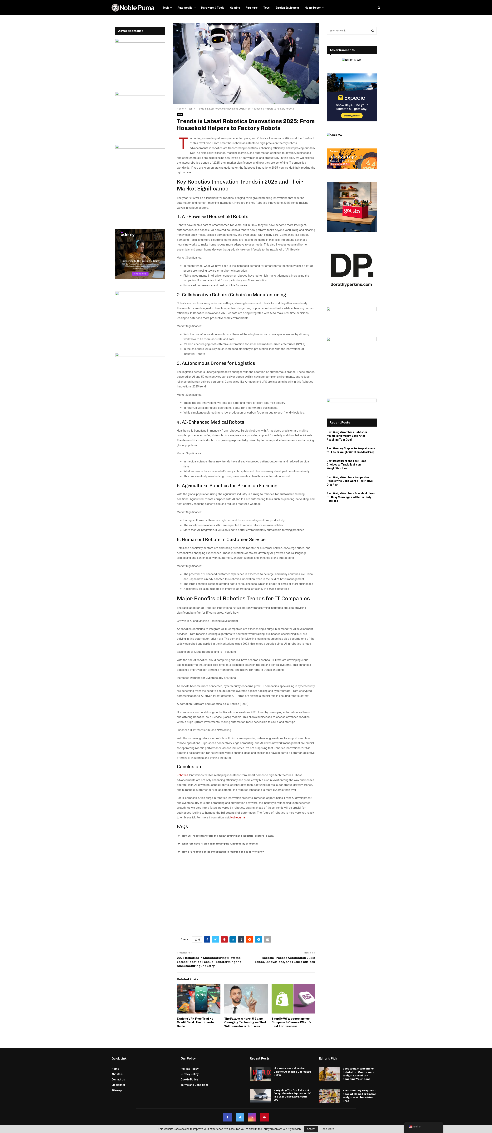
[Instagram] (252, 1117)
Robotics (182, 775)
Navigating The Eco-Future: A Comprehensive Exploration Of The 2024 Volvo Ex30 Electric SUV (292, 1095)
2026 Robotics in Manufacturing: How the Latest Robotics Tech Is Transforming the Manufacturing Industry (209, 962)
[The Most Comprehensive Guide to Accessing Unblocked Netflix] (260, 1074)
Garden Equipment (287, 7)
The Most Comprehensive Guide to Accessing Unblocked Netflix (292, 1071)
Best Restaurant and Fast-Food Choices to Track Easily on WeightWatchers (347, 464)
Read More (327, 1129)
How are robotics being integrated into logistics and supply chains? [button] (223, 851)
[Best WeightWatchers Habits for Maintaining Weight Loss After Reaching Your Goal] (329, 1074)
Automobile (185, 7)
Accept (311, 1129)
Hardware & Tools (212, 7)
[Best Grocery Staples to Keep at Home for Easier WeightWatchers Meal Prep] (329, 1096)
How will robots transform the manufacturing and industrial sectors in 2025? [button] (228, 835)
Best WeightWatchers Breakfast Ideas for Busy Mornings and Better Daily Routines (351, 497)
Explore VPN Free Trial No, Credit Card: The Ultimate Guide (195, 1022)
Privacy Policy (190, 1074)
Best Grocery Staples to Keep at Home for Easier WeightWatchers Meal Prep (359, 1096)
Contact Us (118, 1079)
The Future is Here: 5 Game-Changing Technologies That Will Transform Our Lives (245, 1022)
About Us (117, 1074)
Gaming (235, 7)
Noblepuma (237, 817)
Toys (266, 7)
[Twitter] (240, 1117)
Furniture (252, 7)
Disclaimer (118, 1084)
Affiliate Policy (190, 1068)
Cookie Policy (189, 1079)
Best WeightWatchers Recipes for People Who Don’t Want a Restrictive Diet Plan (350, 481)
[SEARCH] (372, 31)
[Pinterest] (264, 1117)
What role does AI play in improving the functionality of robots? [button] (220, 843)
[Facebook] (227, 1117)
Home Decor (313, 7)
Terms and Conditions (195, 1084)
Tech (165, 7)
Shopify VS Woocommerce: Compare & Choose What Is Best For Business (292, 1022)
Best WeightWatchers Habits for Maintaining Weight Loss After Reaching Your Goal (347, 436)
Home (115, 1068)
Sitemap (116, 1090)
